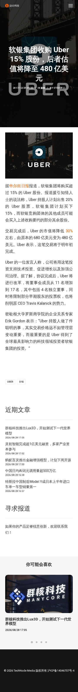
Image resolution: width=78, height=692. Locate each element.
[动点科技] (12, 5)
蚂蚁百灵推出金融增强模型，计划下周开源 (38, 460)
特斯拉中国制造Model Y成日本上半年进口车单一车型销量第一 (37, 484)
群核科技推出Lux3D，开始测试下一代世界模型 (37, 430)
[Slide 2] (36, 642)
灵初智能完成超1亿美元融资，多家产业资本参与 (37, 446)
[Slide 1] (31, 642)
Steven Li (59, 88)
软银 (21, 381)
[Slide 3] (41, 642)
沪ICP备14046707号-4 (60, 670)
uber (10, 381)
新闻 (43, 88)
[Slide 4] (46, 642)
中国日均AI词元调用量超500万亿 (30, 471)
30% (69, 231)
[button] (70, 5)
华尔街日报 (19, 186)
